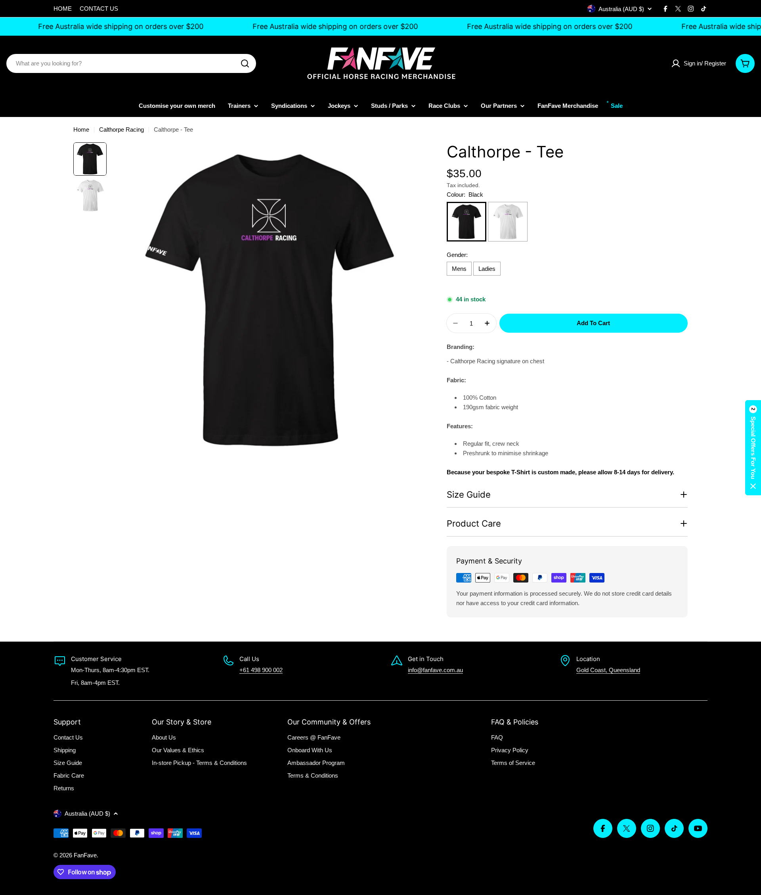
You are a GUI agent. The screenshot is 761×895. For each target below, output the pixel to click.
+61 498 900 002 (261, 670)
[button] (753, 447)
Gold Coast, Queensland (608, 670)
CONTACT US (99, 8)
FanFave (85, 855)
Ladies (486, 268)
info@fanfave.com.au (435, 670)
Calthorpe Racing (121, 129)
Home (81, 129)
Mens (459, 268)
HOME (63, 8)
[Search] (245, 63)
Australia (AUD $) (621, 9)
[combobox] (131, 63)
